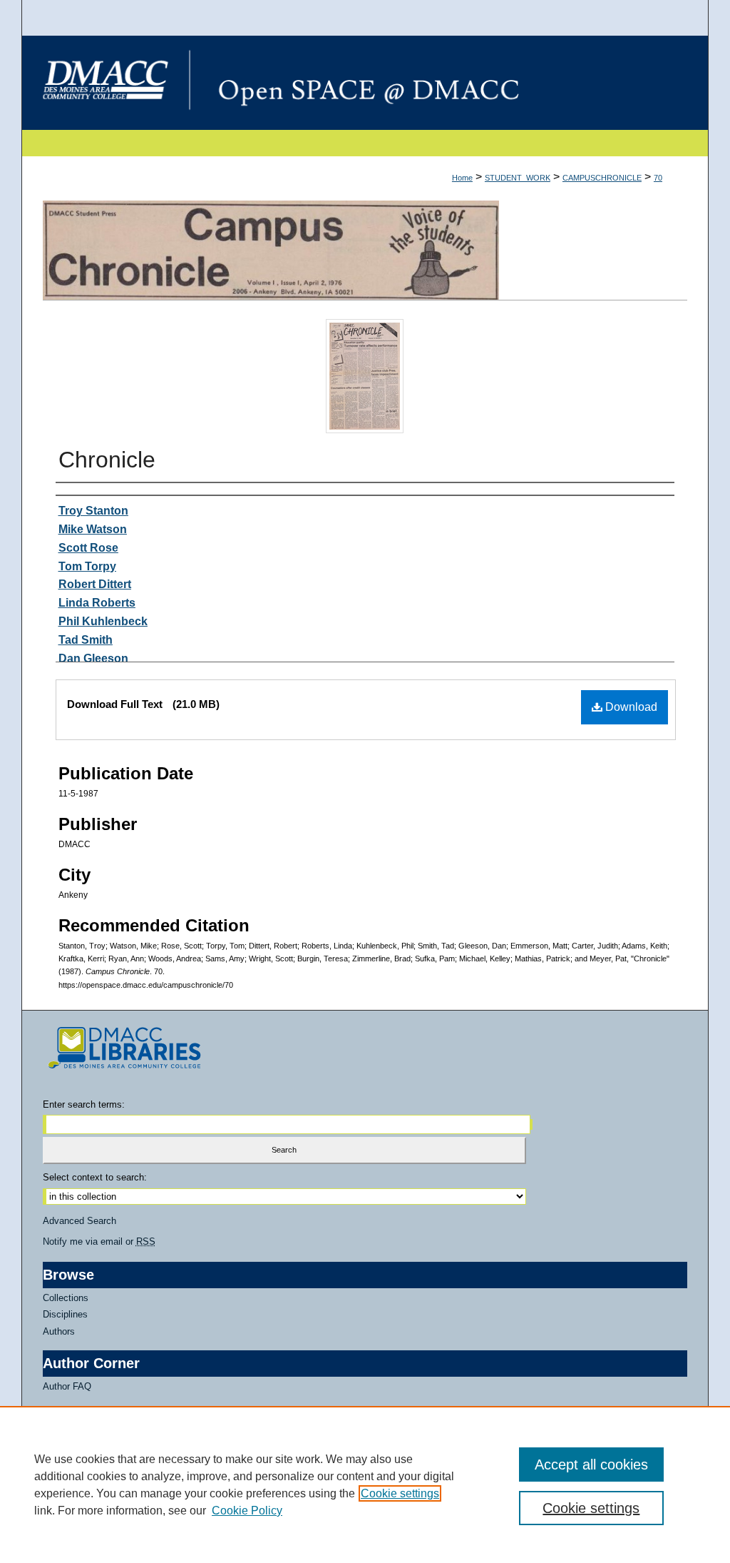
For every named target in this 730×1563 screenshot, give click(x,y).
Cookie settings (400, 1493)
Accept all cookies (591, 1464)
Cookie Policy (247, 1510)
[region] (365, 1484)
